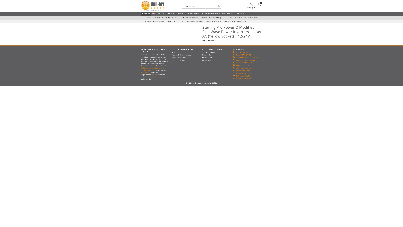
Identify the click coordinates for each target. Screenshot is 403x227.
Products (147, 14)
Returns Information (179, 60)
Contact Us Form (242, 52)
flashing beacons (147, 68)
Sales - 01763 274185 (243, 55)
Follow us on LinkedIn (243, 73)
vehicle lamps (146, 72)
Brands (154, 14)
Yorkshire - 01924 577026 (245, 63)
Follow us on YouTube (244, 76)
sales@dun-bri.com (153, 18)
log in (153, 75)
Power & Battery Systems (155, 21)
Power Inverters (173, 21)
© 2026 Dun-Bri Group (194, 83)
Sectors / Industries (193, 14)
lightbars (157, 68)
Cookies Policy (207, 58)
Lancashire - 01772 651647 (245, 60)
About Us (169, 14)
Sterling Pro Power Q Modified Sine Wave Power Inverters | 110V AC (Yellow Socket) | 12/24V (214, 21)
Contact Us (181, 14)
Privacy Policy (207, 55)
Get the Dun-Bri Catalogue (235, 14)
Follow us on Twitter (243, 71)
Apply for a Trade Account (209, 14)
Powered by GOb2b (210, 83)
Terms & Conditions (209, 52)
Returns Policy (207, 60)
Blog (174, 14)
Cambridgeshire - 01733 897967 (247, 58)
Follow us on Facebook (244, 68)
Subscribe (222, 14)
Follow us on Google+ (243, 79)
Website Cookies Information (182, 55)
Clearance (161, 14)
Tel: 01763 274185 (170, 18)
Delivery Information (179, 58)
